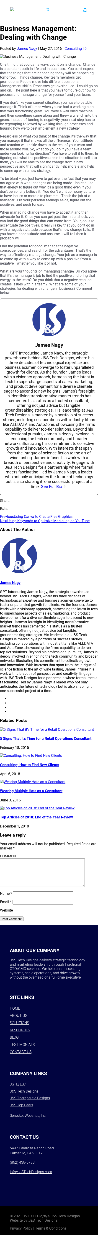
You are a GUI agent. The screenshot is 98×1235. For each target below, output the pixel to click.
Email (6, 902)
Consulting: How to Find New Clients (29, 765)
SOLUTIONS (19, 1023)
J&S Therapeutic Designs (30, 1098)
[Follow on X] (39, 1182)
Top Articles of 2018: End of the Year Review (36, 817)
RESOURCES (20, 1030)
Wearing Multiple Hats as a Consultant (31, 791)
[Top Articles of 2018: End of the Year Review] (37, 808)
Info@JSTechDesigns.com (31, 1172)
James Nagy (27, 48)
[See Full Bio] (64, 486)
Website (6, 910)
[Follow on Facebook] (15, 1182)
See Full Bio (51, 486)
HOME (15, 1008)
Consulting (73, 48)
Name (6, 893)
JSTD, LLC (18, 1084)
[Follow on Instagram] (27, 1182)
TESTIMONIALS (22, 1044)
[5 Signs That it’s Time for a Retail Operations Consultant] (47, 729)
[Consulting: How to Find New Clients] (31, 755)
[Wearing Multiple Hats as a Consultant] (32, 782)
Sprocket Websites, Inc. (28, 1115)
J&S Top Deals (21, 1105)
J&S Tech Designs (24, 1091)
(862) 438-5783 (22, 1162)
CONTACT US (20, 1052)
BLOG (14, 1037)
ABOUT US (18, 1015)
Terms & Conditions (51, 1228)
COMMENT (9, 856)
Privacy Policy (21, 1228)
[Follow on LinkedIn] (50, 1182)
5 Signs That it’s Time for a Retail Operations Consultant (45, 738)
